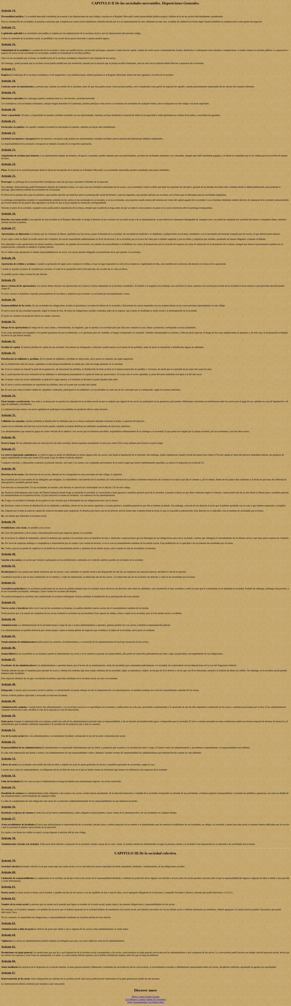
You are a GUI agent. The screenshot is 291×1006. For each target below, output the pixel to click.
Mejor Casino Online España (145, 996)
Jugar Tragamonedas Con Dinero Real (145, 1002)
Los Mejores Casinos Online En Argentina (145, 999)
